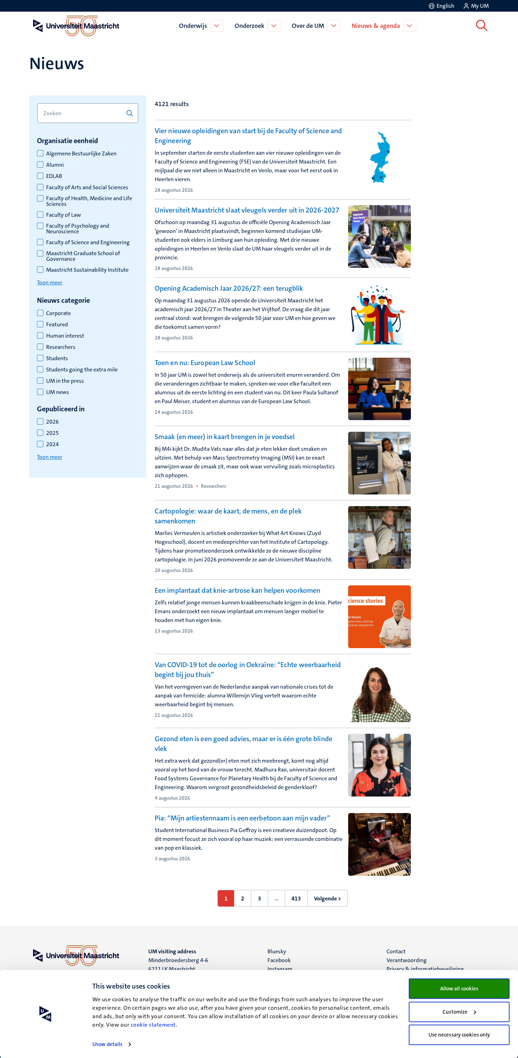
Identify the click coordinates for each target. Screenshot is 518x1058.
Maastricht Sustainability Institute (87, 270)
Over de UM (308, 25)
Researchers (60, 347)
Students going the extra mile (82, 370)
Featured (57, 324)
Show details (107, 1044)
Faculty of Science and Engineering (88, 242)
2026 (52, 422)
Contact (396, 951)
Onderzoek (249, 25)
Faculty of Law (63, 215)
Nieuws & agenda (376, 25)
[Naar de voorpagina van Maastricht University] (74, 25)
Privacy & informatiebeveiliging (425, 969)
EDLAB (54, 176)
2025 (52, 433)
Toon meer (49, 282)
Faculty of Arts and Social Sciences (87, 187)
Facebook (279, 960)
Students (57, 358)
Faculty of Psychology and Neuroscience (77, 228)
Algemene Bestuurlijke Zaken (81, 153)
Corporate (58, 313)
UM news (57, 392)
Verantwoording (407, 960)
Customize (455, 1011)
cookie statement (153, 1024)
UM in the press (65, 381)
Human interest (65, 336)
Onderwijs (193, 25)
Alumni (55, 165)
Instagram (279, 969)
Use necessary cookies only (459, 1034)
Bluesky (276, 951)
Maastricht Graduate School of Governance (83, 256)
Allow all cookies (459, 988)
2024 (52, 444)
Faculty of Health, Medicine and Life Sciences (89, 201)
